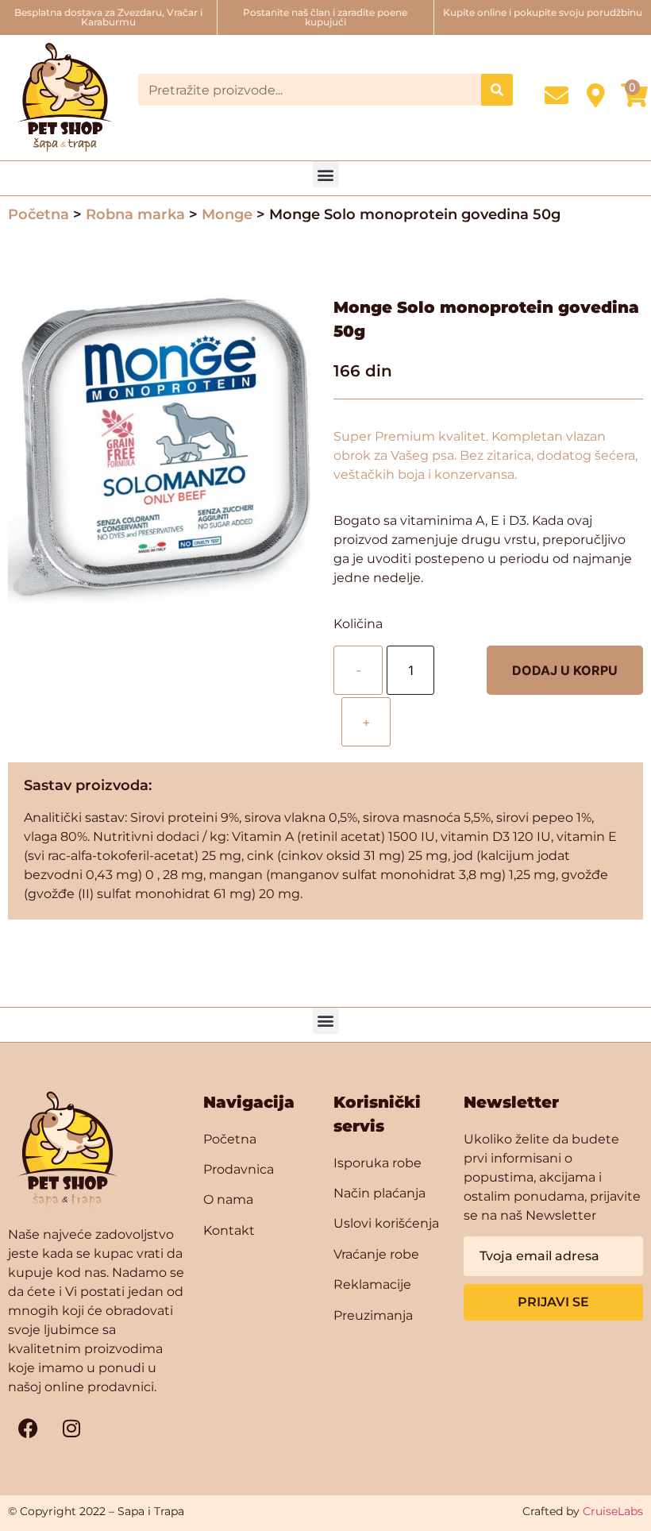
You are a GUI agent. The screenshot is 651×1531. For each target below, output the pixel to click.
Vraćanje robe (376, 1254)
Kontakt (229, 1230)
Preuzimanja (373, 1315)
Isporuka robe (377, 1162)
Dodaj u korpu (565, 670)
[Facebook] (28, 1428)
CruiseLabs (613, 1511)
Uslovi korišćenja (386, 1223)
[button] (326, 174)
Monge (227, 214)
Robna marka (135, 214)
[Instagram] (71, 1428)
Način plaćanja (379, 1193)
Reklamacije (372, 1284)
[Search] (497, 90)
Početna (38, 214)
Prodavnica (238, 1169)
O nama (228, 1199)
